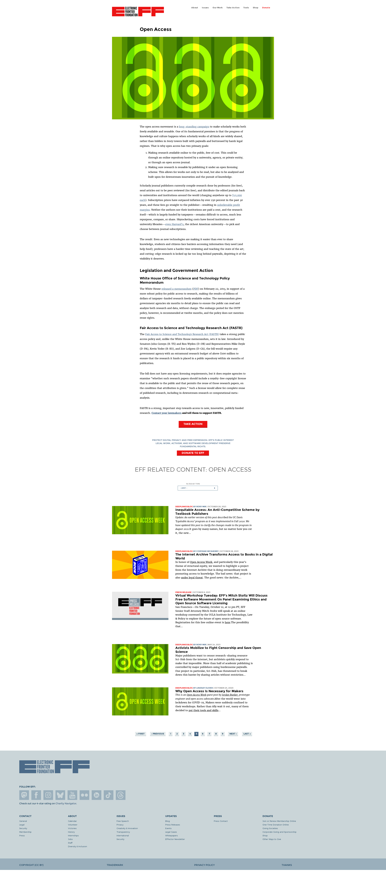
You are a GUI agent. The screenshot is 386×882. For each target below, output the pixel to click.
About (194, 7)
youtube (72, 795)
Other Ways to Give (272, 839)
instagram (48, 795)
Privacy (120, 824)
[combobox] (198, 488)
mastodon (24, 795)
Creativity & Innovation (127, 828)
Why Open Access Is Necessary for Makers (209, 691)
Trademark (115, 865)
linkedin (96, 795)
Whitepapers (171, 835)
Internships (73, 835)
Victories (72, 828)
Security (23, 828)
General (23, 821)
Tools (246, 7)
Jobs (70, 839)
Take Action (233, 7)
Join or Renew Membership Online (279, 821)
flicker (84, 795)
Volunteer (72, 824)
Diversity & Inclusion (77, 846)
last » (247, 733)
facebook (36, 795)
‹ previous (157, 733)
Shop (255, 7)
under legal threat (192, 577)
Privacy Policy (204, 865)
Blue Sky (60, 795)
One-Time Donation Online (276, 824)
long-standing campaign (194, 126)
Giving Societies (270, 828)
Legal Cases (171, 832)
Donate (266, 7)
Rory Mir (201, 506)
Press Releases (172, 824)
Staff (70, 843)
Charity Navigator (65, 803)
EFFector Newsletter (175, 839)
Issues (205, 7)
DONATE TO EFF (193, 452)
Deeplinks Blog (184, 506)
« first (140, 733)
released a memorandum (176, 288)
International (123, 835)
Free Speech (123, 821)
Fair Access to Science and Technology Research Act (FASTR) (182, 334)
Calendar (72, 821)
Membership (25, 832)
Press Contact (221, 821)
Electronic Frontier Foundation (138, 13)
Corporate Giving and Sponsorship (279, 832)
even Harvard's (174, 224)
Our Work (218, 7)
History (71, 832)
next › (233, 733)
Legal (21, 824)
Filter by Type (193, 484)
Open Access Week (201, 562)
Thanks (287, 865)
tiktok (108, 795)
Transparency (123, 832)
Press (22, 835)
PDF (195, 288)
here (227, 622)
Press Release (183, 592)
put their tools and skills (203, 710)
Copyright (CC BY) (31, 865)
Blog (167, 821)
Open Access (230, 469)
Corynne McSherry (207, 551)
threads (120, 795)
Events (168, 828)
